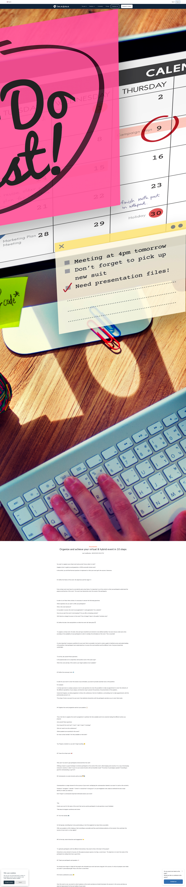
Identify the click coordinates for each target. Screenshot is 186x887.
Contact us (115, 6)
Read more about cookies (13, 878)
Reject (20, 882)
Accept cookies (9, 882)
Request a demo (126, 6)
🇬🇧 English (9, 2)
